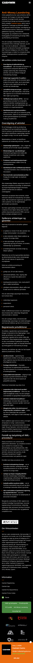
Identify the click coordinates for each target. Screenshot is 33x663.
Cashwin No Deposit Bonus (10, 590)
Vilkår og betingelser (11, 603)
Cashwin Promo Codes (8, 593)
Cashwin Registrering (8, 583)
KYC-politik (8, 607)
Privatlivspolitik (23, 603)
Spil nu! (16, 658)
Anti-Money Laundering (21, 607)
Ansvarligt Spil (16, 611)
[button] (16, 597)
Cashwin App (6, 586)
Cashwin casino (16, 23)
